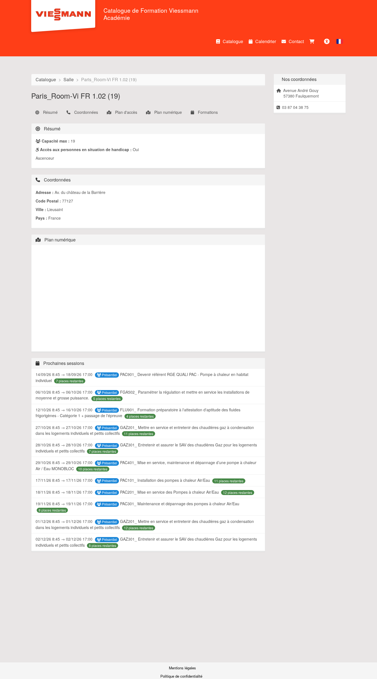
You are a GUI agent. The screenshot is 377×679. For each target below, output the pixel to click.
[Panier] (313, 41)
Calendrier (265, 41)
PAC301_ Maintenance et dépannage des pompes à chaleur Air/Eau (179, 503)
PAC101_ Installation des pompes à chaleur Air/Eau (165, 480)
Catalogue (233, 41)
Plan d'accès (125, 112)
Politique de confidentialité (181, 676)
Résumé (50, 112)
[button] (340, 41)
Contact (296, 41)
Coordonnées (85, 112)
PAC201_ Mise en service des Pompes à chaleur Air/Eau (170, 492)
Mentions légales (182, 667)
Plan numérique (167, 112)
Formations (207, 112)
